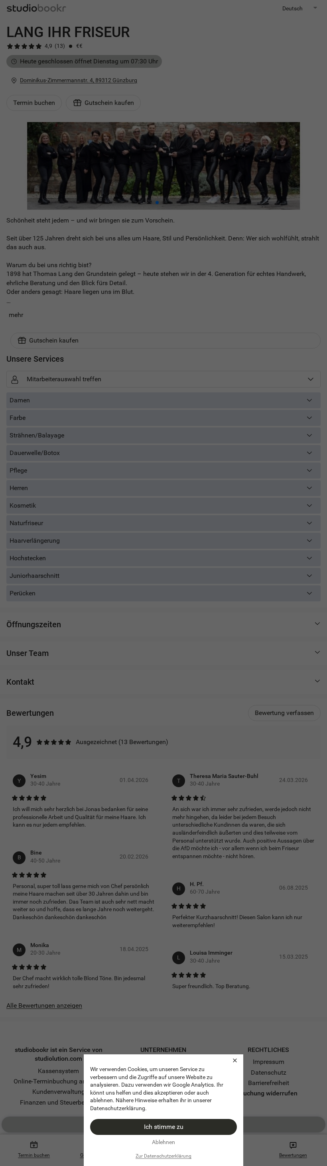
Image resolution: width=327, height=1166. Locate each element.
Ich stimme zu (163, 1127)
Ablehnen (163, 1142)
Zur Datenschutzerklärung (163, 1156)
